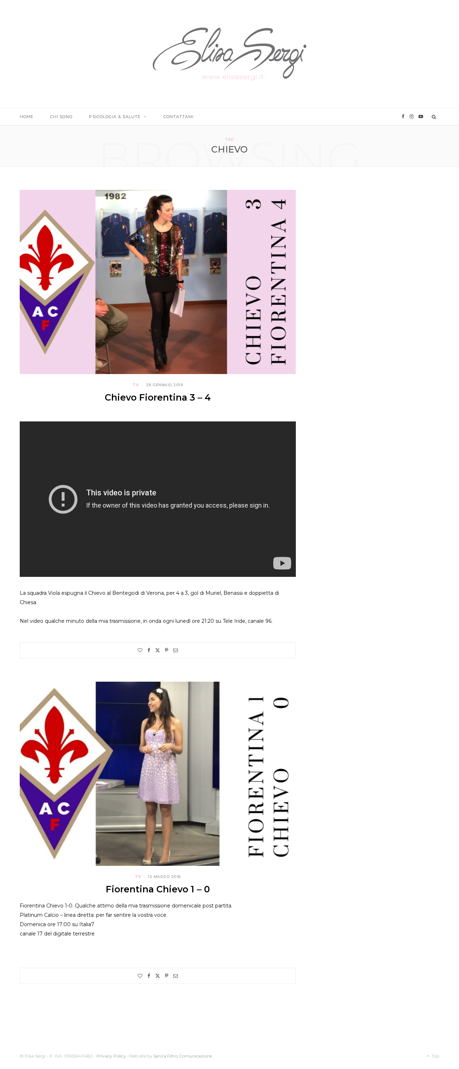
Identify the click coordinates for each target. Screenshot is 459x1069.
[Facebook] (148, 650)
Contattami (179, 116)
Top (435, 1056)
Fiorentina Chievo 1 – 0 (158, 889)
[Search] (434, 116)
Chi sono (61, 116)
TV (136, 385)
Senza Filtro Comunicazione (182, 1056)
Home (26, 116)
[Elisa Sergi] (229, 54)
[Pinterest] (166, 650)
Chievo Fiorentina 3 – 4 (158, 397)
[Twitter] (157, 650)
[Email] (175, 650)
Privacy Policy (111, 1056)
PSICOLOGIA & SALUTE (115, 116)
